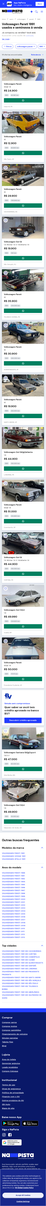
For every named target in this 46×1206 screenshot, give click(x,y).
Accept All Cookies (23, 1195)
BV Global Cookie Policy (24, 1188)
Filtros (9, 46)
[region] (23, 1187)
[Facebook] (10, 1135)
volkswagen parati (25, 46)
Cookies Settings (23, 1201)
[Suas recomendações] (31, 12)
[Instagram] (4, 1135)
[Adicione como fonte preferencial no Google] (23, 1142)
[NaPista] (12, 12)
